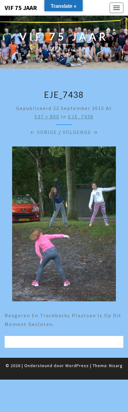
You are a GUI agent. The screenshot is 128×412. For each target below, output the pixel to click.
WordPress (77, 365)
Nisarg (116, 365)
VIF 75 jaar (21, 8)
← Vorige (43, 132)
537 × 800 (46, 116)
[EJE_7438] (64, 226)
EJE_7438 (81, 116)
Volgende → (80, 132)
